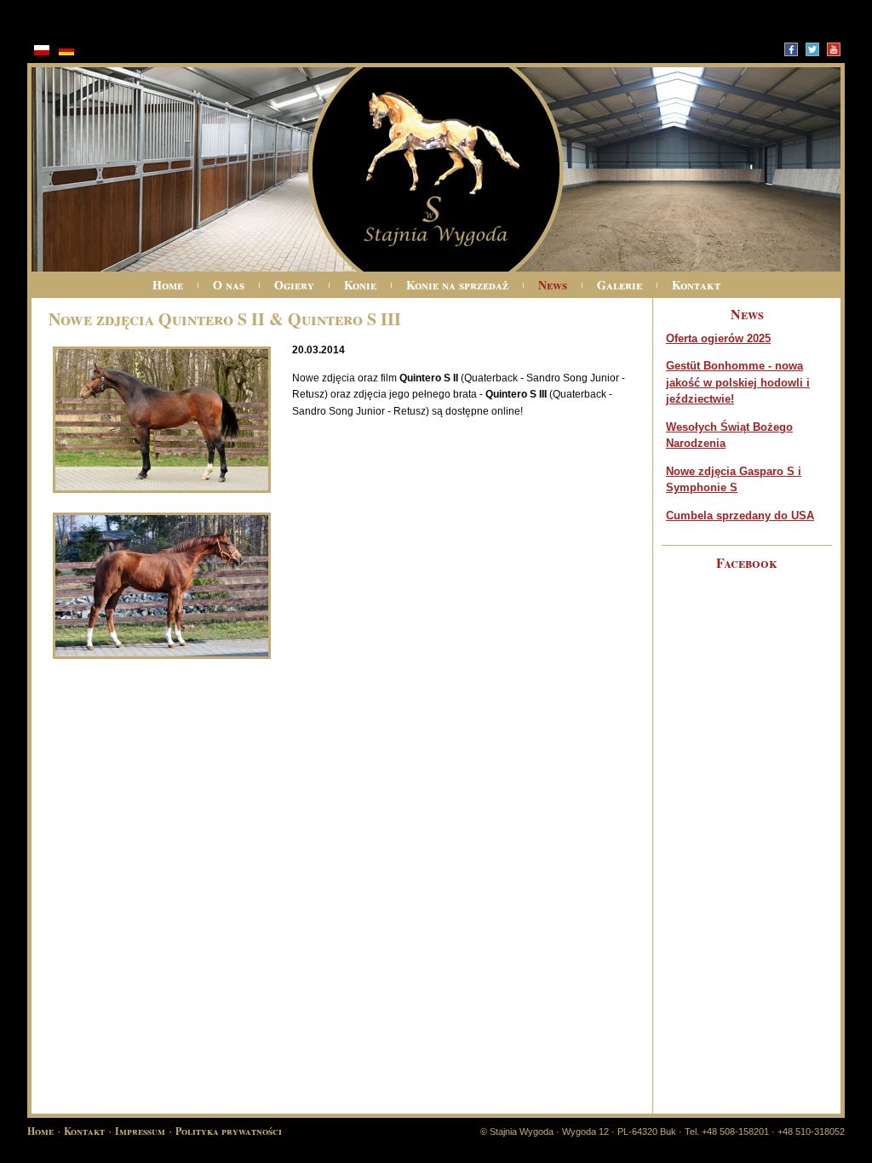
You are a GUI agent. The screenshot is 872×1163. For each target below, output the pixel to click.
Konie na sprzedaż (457, 285)
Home (167, 285)
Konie (360, 285)
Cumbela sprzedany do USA (740, 515)
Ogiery (294, 285)
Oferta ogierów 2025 (718, 338)
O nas (228, 285)
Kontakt (696, 285)
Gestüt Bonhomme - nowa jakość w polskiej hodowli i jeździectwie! (738, 382)
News (552, 285)
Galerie (619, 285)
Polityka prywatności (228, 1131)
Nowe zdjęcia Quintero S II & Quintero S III (225, 319)
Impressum (140, 1131)
